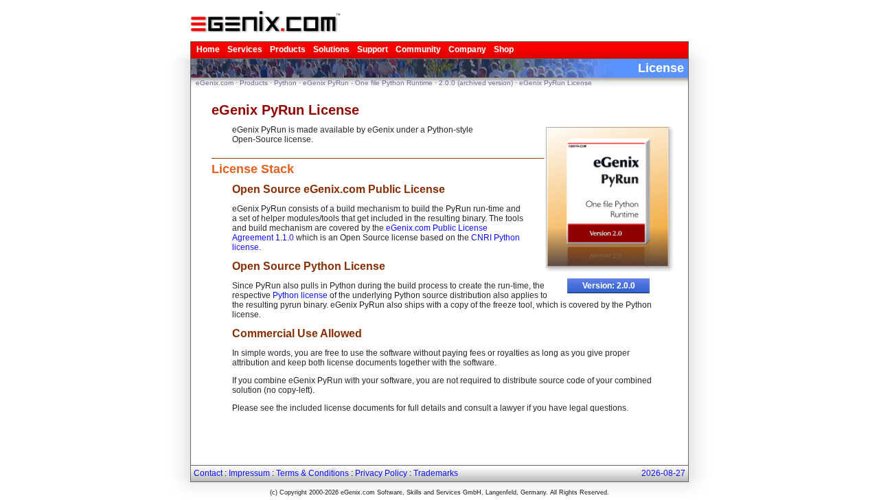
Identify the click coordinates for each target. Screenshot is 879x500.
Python (285, 83)
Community (418, 49)
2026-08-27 (663, 473)
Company (467, 49)
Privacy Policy (381, 473)
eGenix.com (214, 83)
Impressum (249, 473)
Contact (208, 473)
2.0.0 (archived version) (476, 83)
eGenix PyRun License (555, 83)
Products (288, 49)
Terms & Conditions (312, 473)
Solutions (331, 49)
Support (372, 49)
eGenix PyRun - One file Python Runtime (368, 83)
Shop (504, 49)
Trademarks (435, 473)
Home (208, 49)
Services (244, 49)
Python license (300, 295)
